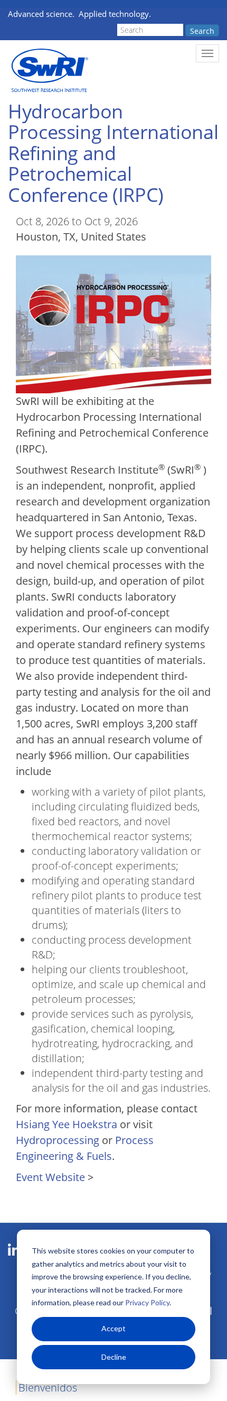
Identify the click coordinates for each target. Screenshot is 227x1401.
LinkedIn (14, 1250)
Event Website (50, 1177)
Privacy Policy (147, 1302)
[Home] (49, 70)
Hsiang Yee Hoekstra (66, 1124)
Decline (113, 1356)
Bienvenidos (47, 1387)
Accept (113, 1328)
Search (202, 31)
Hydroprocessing (57, 1140)
